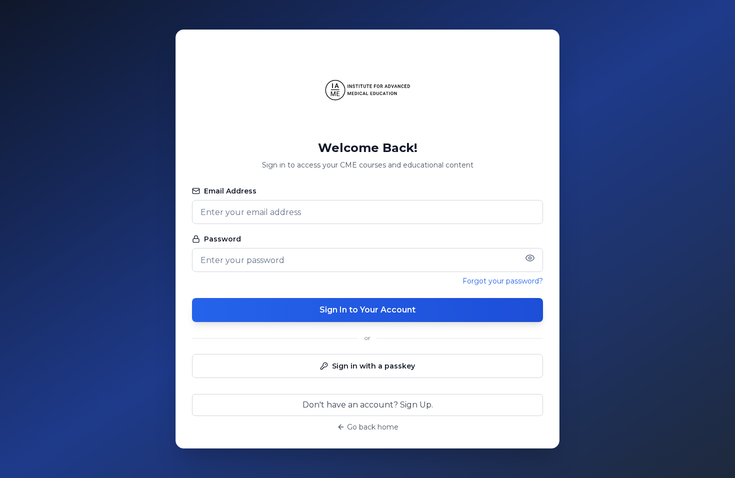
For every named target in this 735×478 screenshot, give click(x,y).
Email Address (230, 191)
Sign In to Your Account (368, 309)
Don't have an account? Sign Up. (367, 405)
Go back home (372, 427)
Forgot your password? (502, 281)
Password (222, 239)
